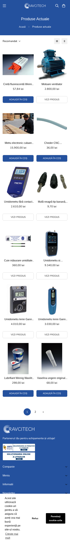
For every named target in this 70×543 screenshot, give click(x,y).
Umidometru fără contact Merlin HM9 (18, 202)
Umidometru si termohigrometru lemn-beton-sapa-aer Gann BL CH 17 (52, 261)
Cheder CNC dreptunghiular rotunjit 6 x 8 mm (52, 143)
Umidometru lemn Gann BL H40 (52, 319)
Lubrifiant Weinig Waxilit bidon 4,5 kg (18, 378)
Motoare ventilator (52, 84)
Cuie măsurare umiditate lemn (18, 261)
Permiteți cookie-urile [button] (55, 518)
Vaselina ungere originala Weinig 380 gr (52, 378)
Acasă (22, 26)
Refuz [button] (35, 518)
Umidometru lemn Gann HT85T (18, 319)
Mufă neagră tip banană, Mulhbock (52, 202)
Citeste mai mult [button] (11, 536)
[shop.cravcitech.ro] (35, 5)
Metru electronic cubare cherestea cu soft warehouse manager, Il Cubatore (18, 143)
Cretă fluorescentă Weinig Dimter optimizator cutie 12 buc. (18, 84)
